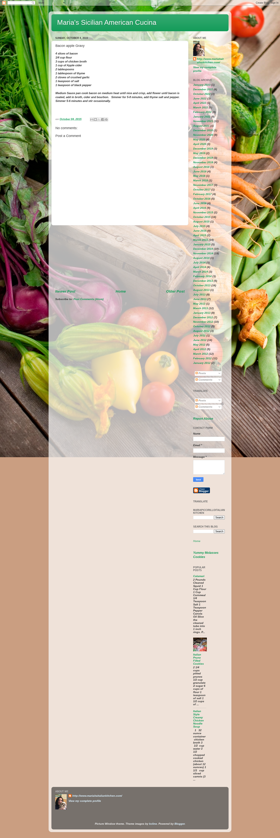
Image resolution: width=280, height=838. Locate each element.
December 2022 (203, 89)
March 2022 (200, 107)
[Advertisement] (120, 257)
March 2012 (200, 353)
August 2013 (201, 290)
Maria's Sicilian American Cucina (106, 22)
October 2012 (201, 326)
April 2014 (199, 267)
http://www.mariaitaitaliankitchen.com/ (210, 61)
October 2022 (201, 94)
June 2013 (199, 299)
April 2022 (199, 103)
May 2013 (199, 303)
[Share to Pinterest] (106, 119)
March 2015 (200, 240)
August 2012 (201, 331)
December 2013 (203, 280)
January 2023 (201, 84)
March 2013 (200, 308)
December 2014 (203, 248)
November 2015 (203, 212)
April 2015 (199, 235)
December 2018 (203, 157)
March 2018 (200, 180)
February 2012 (202, 358)
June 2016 (199, 203)
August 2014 (201, 258)
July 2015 (199, 226)
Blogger (179, 823)
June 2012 (199, 340)
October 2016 (201, 198)
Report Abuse (203, 418)
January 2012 (201, 363)
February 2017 (202, 194)
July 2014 (199, 262)
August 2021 (201, 125)
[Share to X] (99, 119)
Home (121, 291)
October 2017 (201, 189)
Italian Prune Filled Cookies (198, 659)
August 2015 (201, 221)
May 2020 (199, 139)
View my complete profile (85, 801)
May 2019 (199, 153)
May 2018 (199, 175)
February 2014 (202, 276)
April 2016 (199, 207)
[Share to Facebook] (103, 119)
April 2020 (199, 144)
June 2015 (199, 230)
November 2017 (203, 185)
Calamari (198, 576)
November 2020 (203, 135)
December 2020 (203, 130)
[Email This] (92, 119)
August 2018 (201, 167)
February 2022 (202, 112)
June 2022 (199, 98)
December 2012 (203, 317)
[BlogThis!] (95, 119)
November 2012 (203, 321)
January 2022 (201, 116)
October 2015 (201, 217)
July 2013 (199, 294)
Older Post (175, 291)
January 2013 (201, 312)
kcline (153, 823)
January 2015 (201, 244)
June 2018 (199, 171)
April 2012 (199, 349)
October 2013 (201, 285)
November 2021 (203, 121)
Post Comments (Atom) (89, 299)
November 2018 (203, 162)
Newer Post (65, 291)
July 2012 (199, 335)
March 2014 (200, 271)
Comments (205, 379)
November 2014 (203, 253)
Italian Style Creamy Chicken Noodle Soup (198, 719)
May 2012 (199, 344)
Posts (202, 373)
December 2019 (203, 148)
